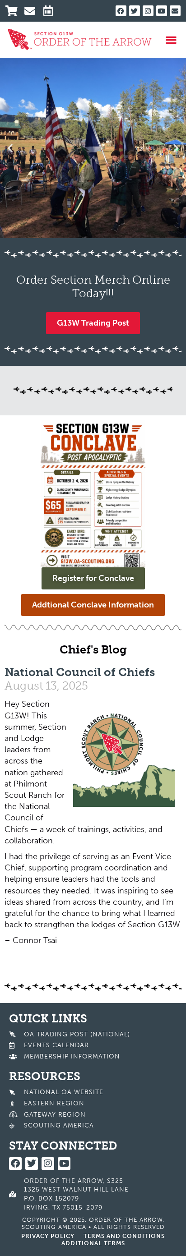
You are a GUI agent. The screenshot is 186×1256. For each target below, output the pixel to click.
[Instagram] (148, 10)
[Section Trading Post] (13, 10)
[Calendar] (51, 10)
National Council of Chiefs (80, 672)
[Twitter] (134, 10)
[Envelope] (175, 10)
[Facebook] (121, 10)
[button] (171, 39)
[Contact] (32, 10)
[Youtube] (161, 10)
